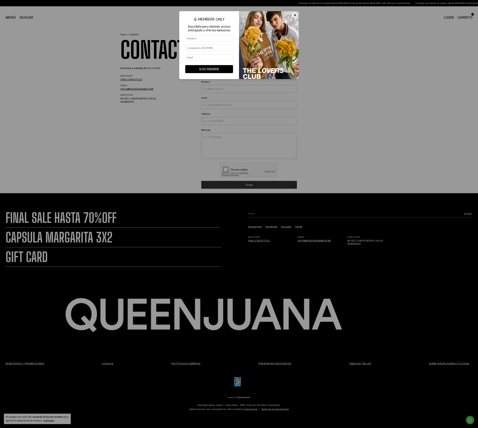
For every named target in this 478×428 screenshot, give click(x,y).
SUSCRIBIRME (209, 69)
